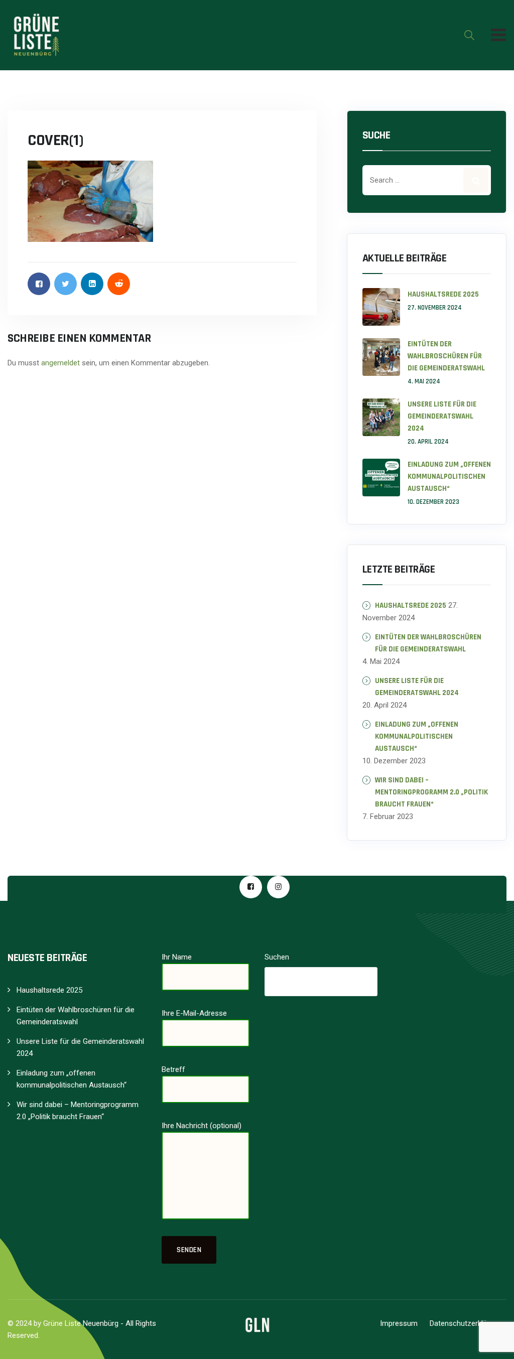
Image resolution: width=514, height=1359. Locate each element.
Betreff (173, 1069)
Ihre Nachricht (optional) (201, 1125)
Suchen (277, 957)
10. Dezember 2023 (433, 502)
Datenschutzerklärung (465, 1323)
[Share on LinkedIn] (92, 284)
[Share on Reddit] (118, 284)
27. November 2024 (435, 308)
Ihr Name (177, 957)
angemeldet (60, 362)
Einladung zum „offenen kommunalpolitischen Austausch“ (449, 476)
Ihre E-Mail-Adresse (194, 1013)
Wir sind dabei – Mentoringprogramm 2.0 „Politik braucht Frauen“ (431, 792)
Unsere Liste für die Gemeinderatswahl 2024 (442, 416)
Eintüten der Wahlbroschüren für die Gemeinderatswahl (446, 356)
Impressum (399, 1323)
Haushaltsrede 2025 (443, 294)
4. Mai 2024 (424, 381)
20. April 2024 (428, 442)
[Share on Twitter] (65, 284)
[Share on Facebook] (39, 284)
